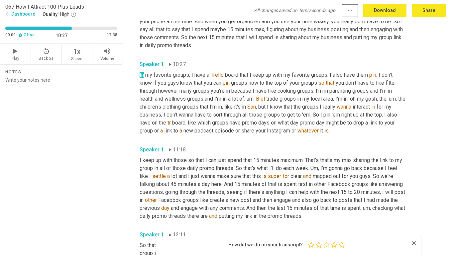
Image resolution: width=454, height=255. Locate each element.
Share (428, 10)
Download (385, 10)
